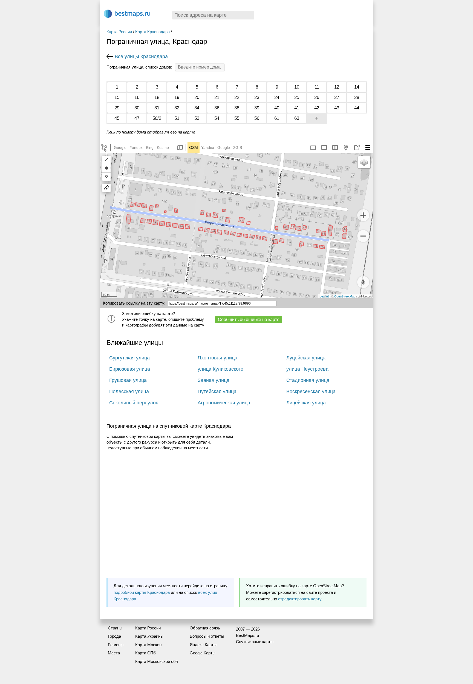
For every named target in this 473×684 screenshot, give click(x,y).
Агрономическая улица (224, 402)
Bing (150, 147)
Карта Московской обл (156, 661)
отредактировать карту (299, 599)
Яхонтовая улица (217, 358)
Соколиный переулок (133, 402)
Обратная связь (205, 628)
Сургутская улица (129, 358)
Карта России (119, 31)
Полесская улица (129, 391)
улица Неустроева (307, 369)
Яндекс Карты (203, 644)
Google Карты (202, 653)
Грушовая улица (128, 380)
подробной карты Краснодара (142, 592)
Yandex (136, 147)
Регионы (115, 644)
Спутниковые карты (254, 641)
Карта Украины (149, 636)
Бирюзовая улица (129, 369)
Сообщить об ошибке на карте (248, 319)
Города (114, 636)
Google (120, 147)
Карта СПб (145, 653)
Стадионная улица (307, 380)
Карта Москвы (148, 644)
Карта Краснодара (152, 31)
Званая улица (213, 380)
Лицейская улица (306, 402)
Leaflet (324, 296)
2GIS (237, 147)
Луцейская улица (305, 358)
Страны (115, 628)
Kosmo (163, 147)
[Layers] (364, 162)
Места (114, 653)
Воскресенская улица (311, 391)
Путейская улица (217, 391)
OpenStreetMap (344, 296)
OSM (193, 147)
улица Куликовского (220, 369)
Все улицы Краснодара (141, 56)
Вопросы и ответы (207, 636)
